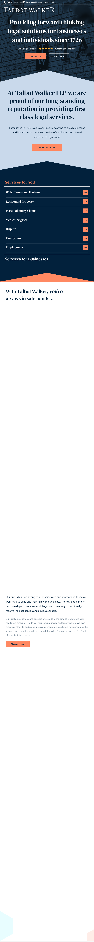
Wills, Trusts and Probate (23, 192)
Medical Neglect (16, 220)
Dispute (11, 229)
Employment (14, 247)
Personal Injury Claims (21, 211)
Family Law (13, 238)
